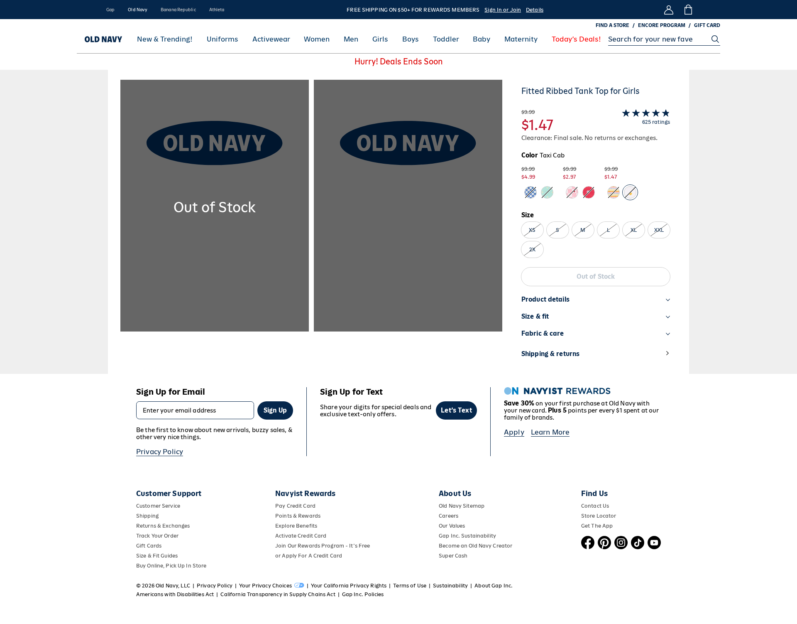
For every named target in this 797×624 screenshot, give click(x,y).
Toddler (446, 39)
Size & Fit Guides (157, 556)
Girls (380, 39)
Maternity (521, 39)
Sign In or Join (502, 10)
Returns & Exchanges (163, 526)
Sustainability (450, 585)
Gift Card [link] (707, 25)
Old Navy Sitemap (461, 506)
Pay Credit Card (295, 506)
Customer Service (158, 506)
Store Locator (598, 516)
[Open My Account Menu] (668, 9)
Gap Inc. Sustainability (467, 536)
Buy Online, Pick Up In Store (171, 566)
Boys (410, 39)
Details (534, 10)
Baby (481, 39)
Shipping (147, 516)
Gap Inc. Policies (363, 594)
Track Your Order (157, 536)
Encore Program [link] (661, 25)
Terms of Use (409, 585)
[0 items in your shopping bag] (687, 9)
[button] (311, 227)
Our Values (452, 526)
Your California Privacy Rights (348, 585)
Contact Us (595, 506)
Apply (514, 432)
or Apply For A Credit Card (308, 556)
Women (317, 39)
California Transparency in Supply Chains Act (277, 594)
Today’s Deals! (576, 39)
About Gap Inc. (493, 585)
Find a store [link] (612, 25)
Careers (448, 516)
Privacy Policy (159, 451)
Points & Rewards (297, 516)
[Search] (715, 39)
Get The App (597, 526)
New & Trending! (165, 39)
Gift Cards (148, 546)
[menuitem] (165, 39)
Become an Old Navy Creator (475, 546)
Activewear (271, 39)
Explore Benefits (296, 526)
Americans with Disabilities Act (175, 594)
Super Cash (453, 556)
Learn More (550, 432)
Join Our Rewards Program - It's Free (322, 546)
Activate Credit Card (300, 536)
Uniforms (222, 39)
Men (351, 39)
